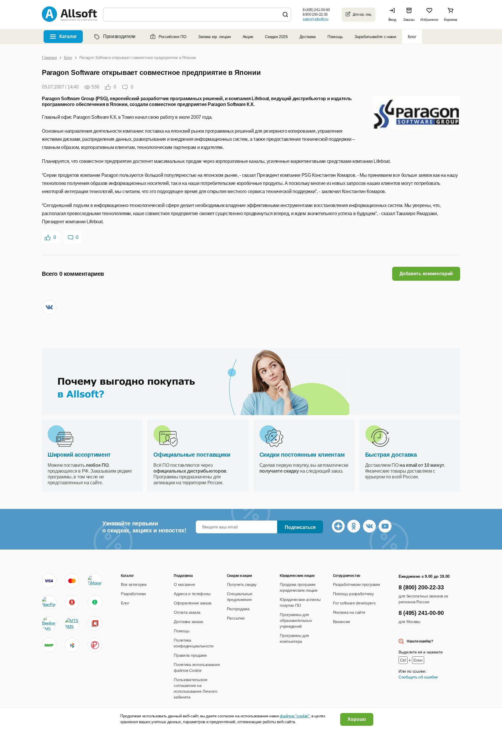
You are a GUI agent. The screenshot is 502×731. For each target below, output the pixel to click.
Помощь (335, 36)
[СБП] (72, 645)
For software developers (354, 603)
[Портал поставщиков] (95, 623)
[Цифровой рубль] (95, 645)
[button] (393, 14)
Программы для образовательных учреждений (296, 620)
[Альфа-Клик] (72, 602)
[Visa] (49, 580)
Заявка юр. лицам (214, 36)
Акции (248, 36)
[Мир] (49, 645)
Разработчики (133, 593)
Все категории (134, 584)
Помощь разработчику (353, 593)
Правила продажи (190, 655)
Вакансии (341, 621)
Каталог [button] (68, 36)
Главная (49, 57)
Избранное (429, 20)
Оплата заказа (187, 612)
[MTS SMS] (72, 623)
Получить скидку (242, 584)
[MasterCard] (72, 580)
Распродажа (238, 608)
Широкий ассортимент (79, 454)
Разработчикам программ (356, 584)
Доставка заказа (188, 621)
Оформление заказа (192, 603)
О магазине (184, 584)
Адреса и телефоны (192, 593)
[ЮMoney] (95, 580)
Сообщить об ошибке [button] (418, 677)
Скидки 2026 (276, 36)
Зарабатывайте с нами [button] (375, 36)
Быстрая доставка (391, 454)
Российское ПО (173, 36)
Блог (412, 36)
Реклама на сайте (349, 612)
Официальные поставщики (191, 454)
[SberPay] (49, 602)
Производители (119, 36)
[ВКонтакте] (49, 307)
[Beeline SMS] (49, 623)
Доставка (308, 36)
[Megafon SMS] (95, 602)
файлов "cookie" (294, 716)
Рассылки (235, 618)
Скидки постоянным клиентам (302, 454)
